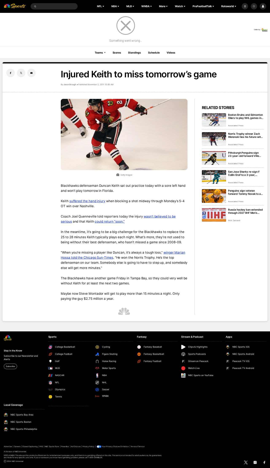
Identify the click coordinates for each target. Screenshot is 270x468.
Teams (99, 52)
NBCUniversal (20, 452)
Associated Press (235, 125)
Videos (171, 52)
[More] (245, 6)
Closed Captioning (30, 446)
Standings (134, 52)
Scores (117, 52)
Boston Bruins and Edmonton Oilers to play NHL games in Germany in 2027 (245, 116)
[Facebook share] (10, 73)
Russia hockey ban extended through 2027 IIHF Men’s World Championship (245, 211)
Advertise (8, 446)
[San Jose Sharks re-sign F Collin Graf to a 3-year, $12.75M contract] (214, 177)
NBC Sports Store (52, 446)
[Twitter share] (21, 73)
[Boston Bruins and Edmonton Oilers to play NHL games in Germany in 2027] (214, 120)
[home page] (15, 6)
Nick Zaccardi (234, 220)
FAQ (41, 446)
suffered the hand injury (87, 201)
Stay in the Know (13, 350)
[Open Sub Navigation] (104, 6)
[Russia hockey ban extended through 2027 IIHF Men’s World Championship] (214, 215)
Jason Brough (69, 84)
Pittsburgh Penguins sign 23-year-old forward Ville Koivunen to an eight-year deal (243, 154)
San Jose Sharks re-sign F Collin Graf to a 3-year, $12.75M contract (244, 173)
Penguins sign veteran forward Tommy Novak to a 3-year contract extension (244, 192)
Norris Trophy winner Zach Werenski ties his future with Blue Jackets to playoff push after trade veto (245, 135)
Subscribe (10, 366)
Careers (17, 446)
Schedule (154, 52)
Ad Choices (75, 446)
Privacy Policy (88, 446)
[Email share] (31, 73)
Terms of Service (137, 446)
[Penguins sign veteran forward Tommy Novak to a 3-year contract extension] (214, 196)
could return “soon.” (109, 221)
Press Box (65, 446)
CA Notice (124, 446)
